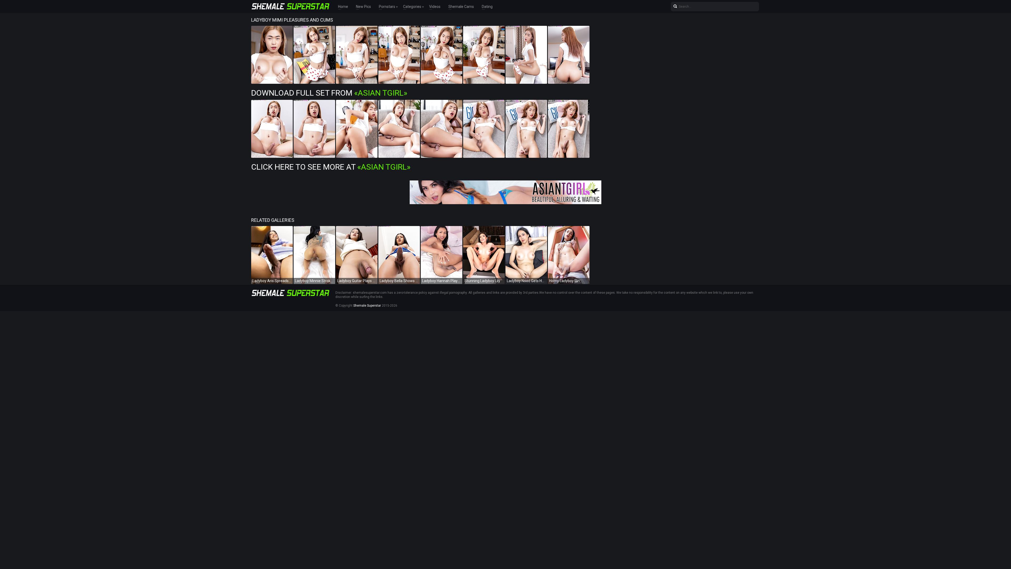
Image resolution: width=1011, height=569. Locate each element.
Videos (434, 6)
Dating (487, 6)
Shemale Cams (461, 6)
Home (343, 6)
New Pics (363, 6)
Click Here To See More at (330, 166)
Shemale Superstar (367, 305)
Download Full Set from (329, 92)
